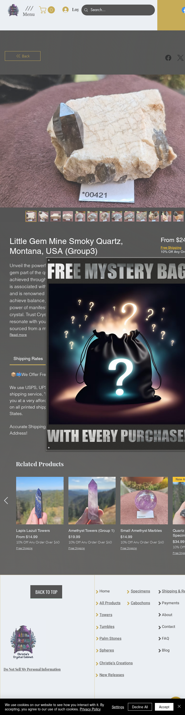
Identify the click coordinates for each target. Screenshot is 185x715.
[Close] (179, 706)
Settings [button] (118, 706)
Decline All (140, 706)
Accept (164, 706)
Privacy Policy (90, 709)
